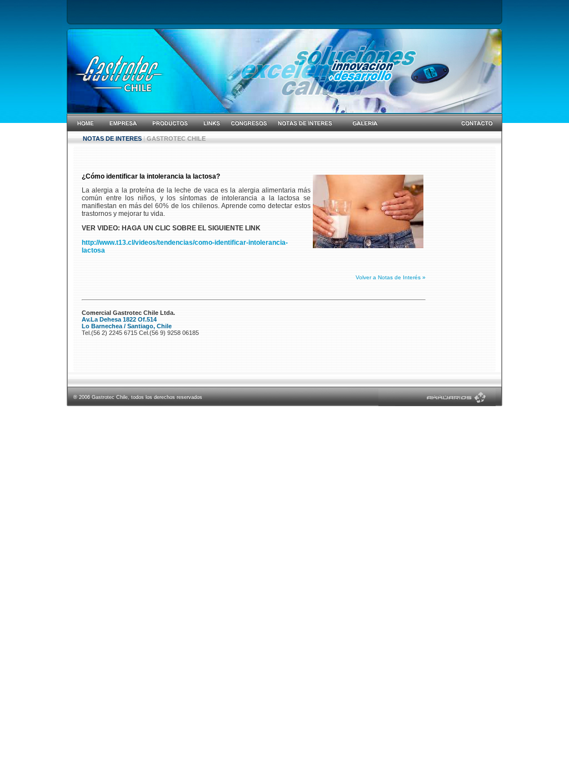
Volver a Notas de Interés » (391, 277)
